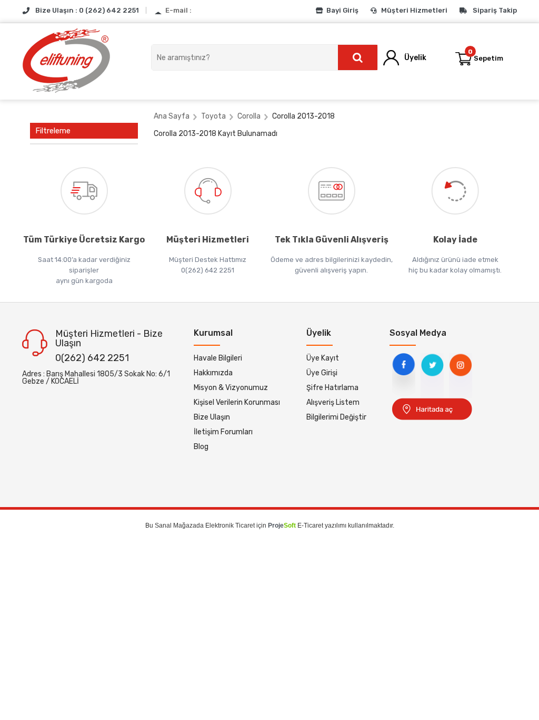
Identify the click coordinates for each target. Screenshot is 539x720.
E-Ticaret (310, 525)
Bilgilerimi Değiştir (336, 417)
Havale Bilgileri (218, 358)
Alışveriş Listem (333, 402)
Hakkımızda (213, 372)
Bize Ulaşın (212, 417)
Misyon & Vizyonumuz (231, 387)
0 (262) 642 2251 (109, 10)
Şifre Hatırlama (332, 387)
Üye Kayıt (322, 358)
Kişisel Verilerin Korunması (237, 402)
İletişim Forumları (223, 431)
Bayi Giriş (342, 10)
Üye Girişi (321, 372)
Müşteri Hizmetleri (414, 10)
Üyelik (415, 57)
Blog (201, 446)
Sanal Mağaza (175, 525)
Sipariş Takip (495, 10)
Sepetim (485, 55)
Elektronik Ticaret (230, 525)
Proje (282, 525)
